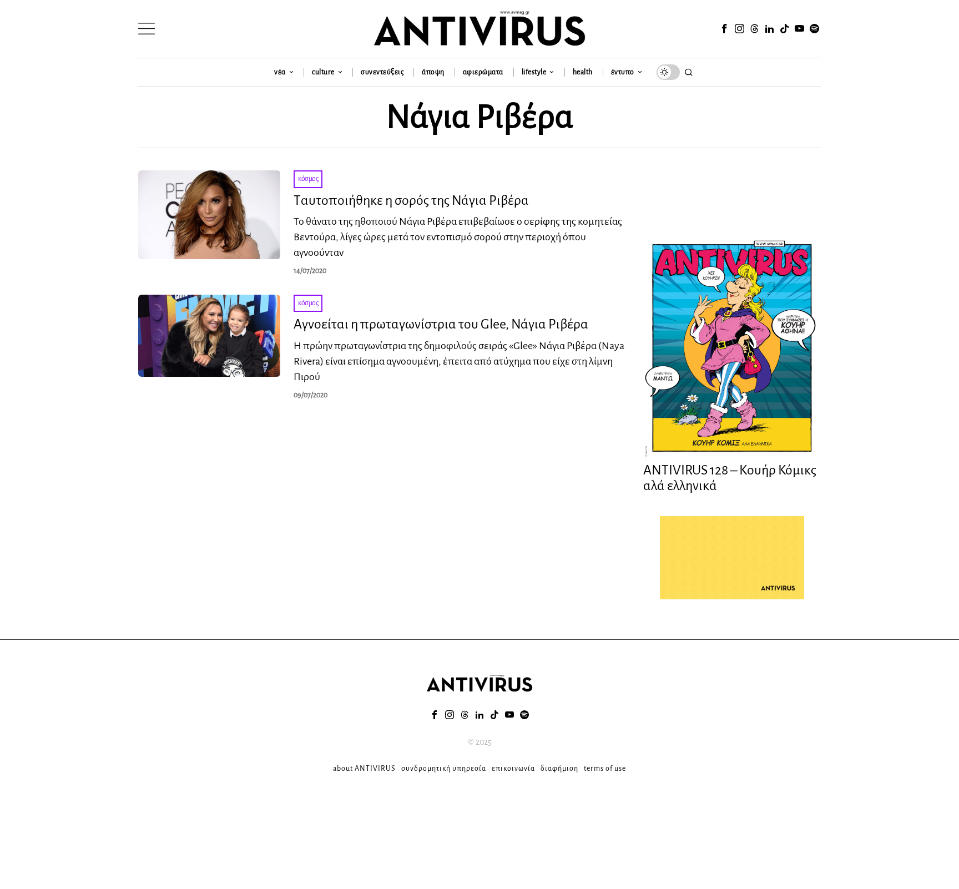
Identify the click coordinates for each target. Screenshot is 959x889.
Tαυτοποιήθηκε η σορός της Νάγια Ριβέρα (411, 200)
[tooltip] (724, 29)
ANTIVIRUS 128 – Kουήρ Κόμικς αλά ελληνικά (729, 478)
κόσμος (308, 179)
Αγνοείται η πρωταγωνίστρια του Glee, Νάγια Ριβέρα (441, 324)
